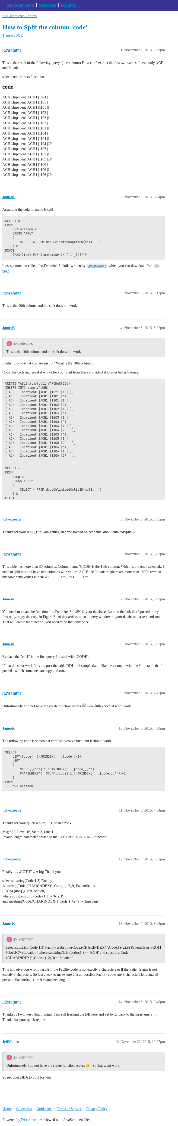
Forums (68, 5)
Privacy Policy (97, 1109)
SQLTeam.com (20, 5)
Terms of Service (69, 1109)
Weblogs (47, 5)
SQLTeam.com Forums (19, 16)
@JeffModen (97, 266)
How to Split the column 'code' (44, 27)
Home (7, 1109)
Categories (24, 1109)
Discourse (28, 1120)
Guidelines (44, 1109)
